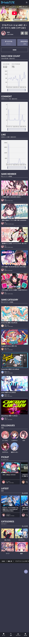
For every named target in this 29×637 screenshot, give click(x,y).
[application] (14, 80)
